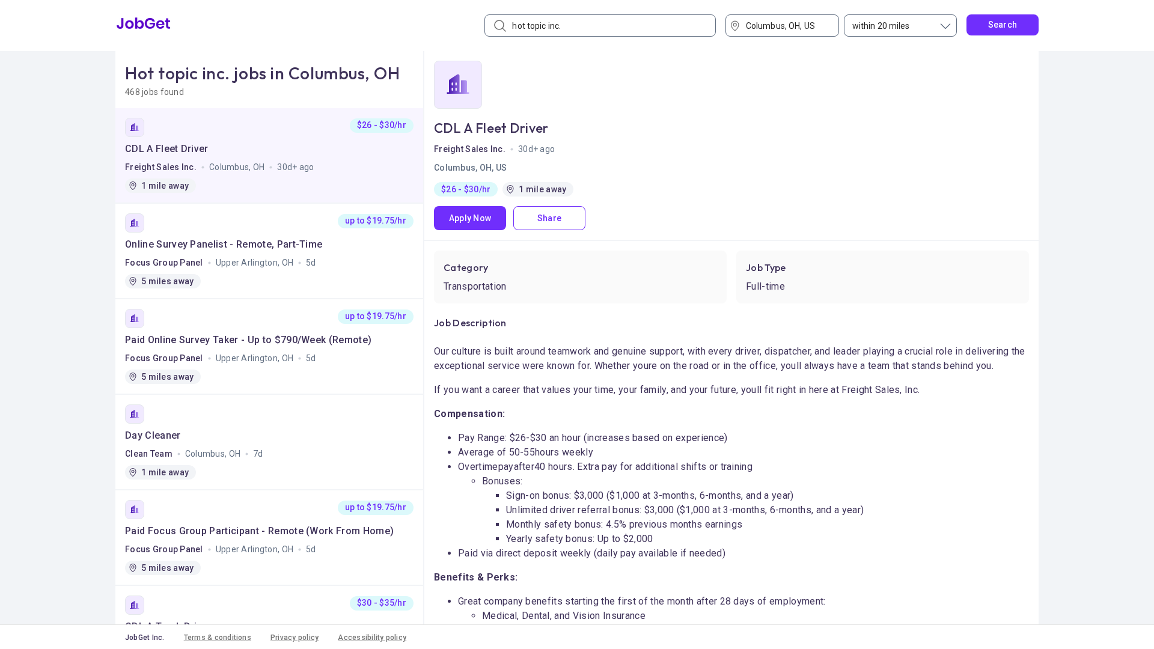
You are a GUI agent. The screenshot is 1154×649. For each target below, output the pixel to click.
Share (549, 218)
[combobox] (786, 25)
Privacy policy (294, 637)
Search (1003, 24)
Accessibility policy (372, 637)
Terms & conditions (217, 637)
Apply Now (470, 218)
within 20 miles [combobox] (881, 26)
